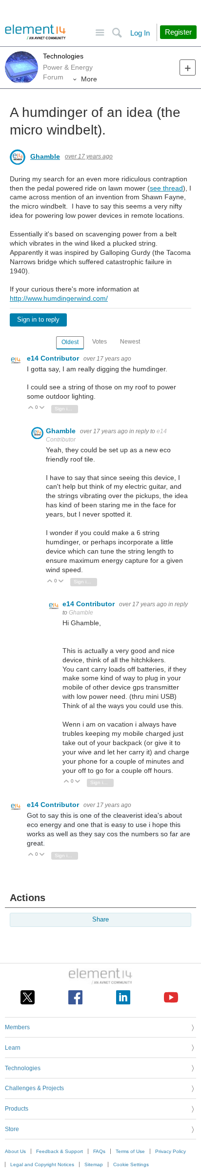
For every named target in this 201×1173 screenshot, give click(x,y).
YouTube (171, 997)
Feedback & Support (59, 1151)
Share (100, 919)
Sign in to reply (38, 319)
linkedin (123, 997)
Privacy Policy (170, 1151)
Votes (99, 341)
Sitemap (93, 1164)
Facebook (75, 997)
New (188, 67)
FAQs (99, 1151)
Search (116, 32)
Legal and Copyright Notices (42, 1164)
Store (12, 1129)
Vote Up (31, 408)
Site (99, 32)
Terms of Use (130, 1151)
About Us (15, 1151)
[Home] (35, 32)
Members (17, 1027)
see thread (166, 188)
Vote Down (42, 408)
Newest (130, 341)
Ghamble (45, 156)
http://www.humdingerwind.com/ (59, 298)
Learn (12, 1048)
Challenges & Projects (34, 1088)
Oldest (70, 342)
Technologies (63, 56)
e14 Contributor (54, 358)
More (89, 79)
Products (16, 1109)
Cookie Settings (131, 1164)
